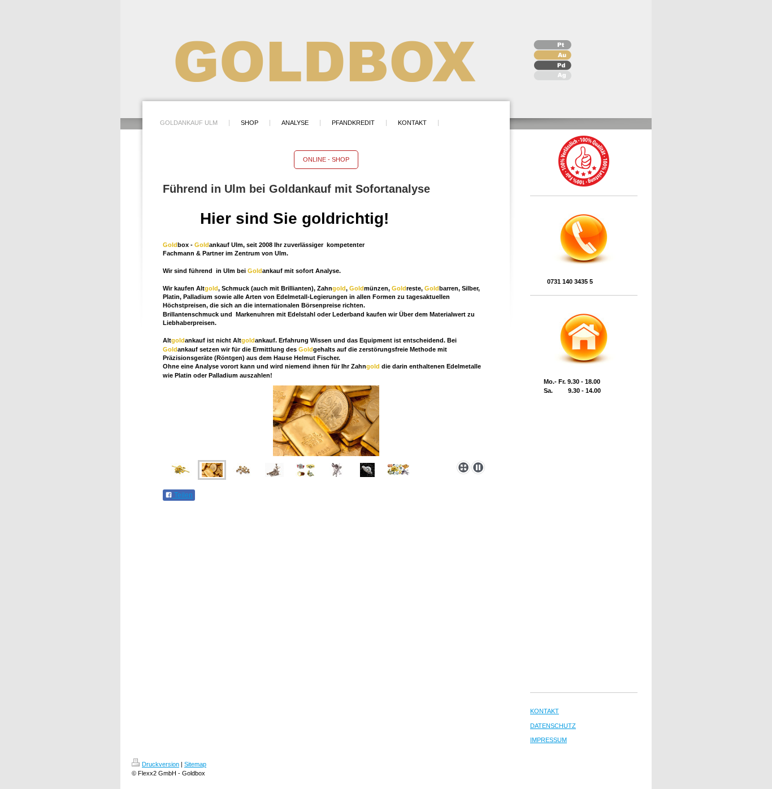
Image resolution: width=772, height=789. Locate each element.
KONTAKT (544, 711)
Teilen (182, 495)
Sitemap (195, 764)
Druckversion (160, 764)
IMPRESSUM (548, 739)
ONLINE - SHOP (326, 159)
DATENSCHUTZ (553, 725)
